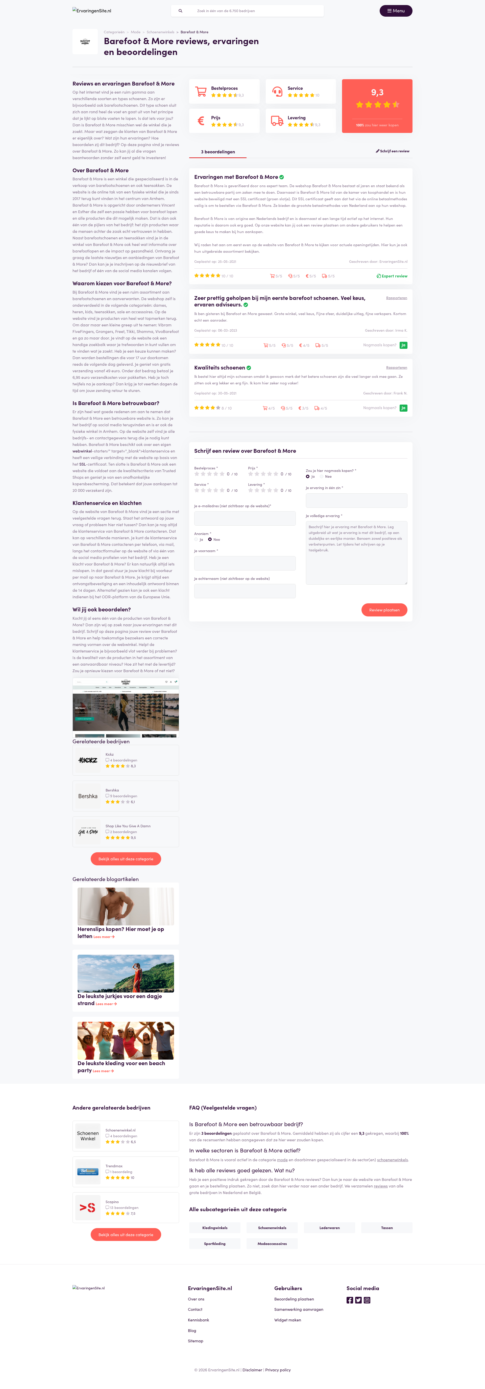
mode (282, 1159)
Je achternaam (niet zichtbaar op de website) (232, 578)
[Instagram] (367, 1299)
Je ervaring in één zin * (324, 487)
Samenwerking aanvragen (298, 1309)
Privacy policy (278, 1369)
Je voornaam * (206, 550)
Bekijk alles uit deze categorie (126, 858)
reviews (381, 1185)
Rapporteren (396, 297)
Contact (195, 1309)
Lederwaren (330, 1227)
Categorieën (114, 31)
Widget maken (287, 1319)
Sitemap (195, 1340)
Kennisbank (198, 1319)
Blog (192, 1330)
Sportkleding (215, 1243)
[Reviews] (91, 11)
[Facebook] (350, 1299)
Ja (201, 539)
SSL (82, 464)
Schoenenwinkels (160, 31)
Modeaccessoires (272, 1243)
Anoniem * (202, 533)
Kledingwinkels (215, 1227)
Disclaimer (252, 1369)
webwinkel (82, 450)
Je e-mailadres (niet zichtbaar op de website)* (232, 505)
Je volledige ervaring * (324, 515)
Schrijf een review (394, 150)
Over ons (196, 1298)
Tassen (387, 1227)
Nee (216, 539)
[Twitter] (358, 1299)
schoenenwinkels (392, 1159)
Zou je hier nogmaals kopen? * (331, 470)
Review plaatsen (384, 609)
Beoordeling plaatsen (294, 1298)
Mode (135, 31)
